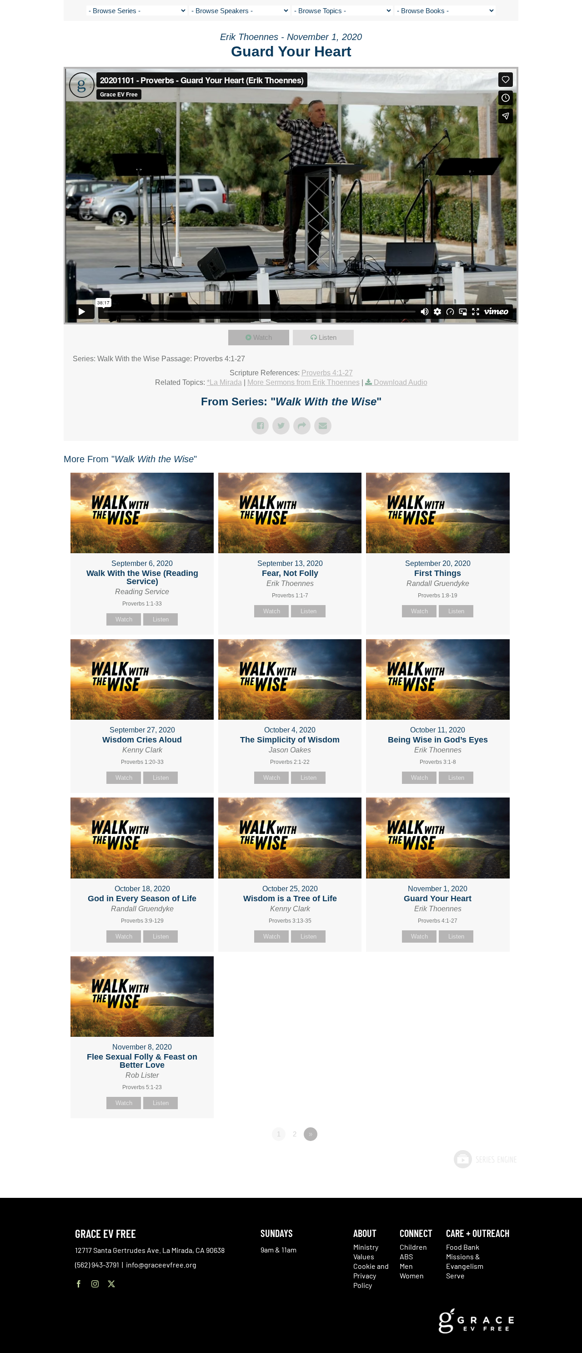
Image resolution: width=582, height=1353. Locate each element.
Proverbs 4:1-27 (327, 373)
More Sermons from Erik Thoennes (303, 382)
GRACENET (528, 40)
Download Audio (400, 382)
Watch (262, 337)
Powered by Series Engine (484, 1159)
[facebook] (78, 1283)
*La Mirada (224, 382)
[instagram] (95, 1283)
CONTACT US (491, 40)
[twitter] (111, 1283)
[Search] (551, 42)
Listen (327, 337)
